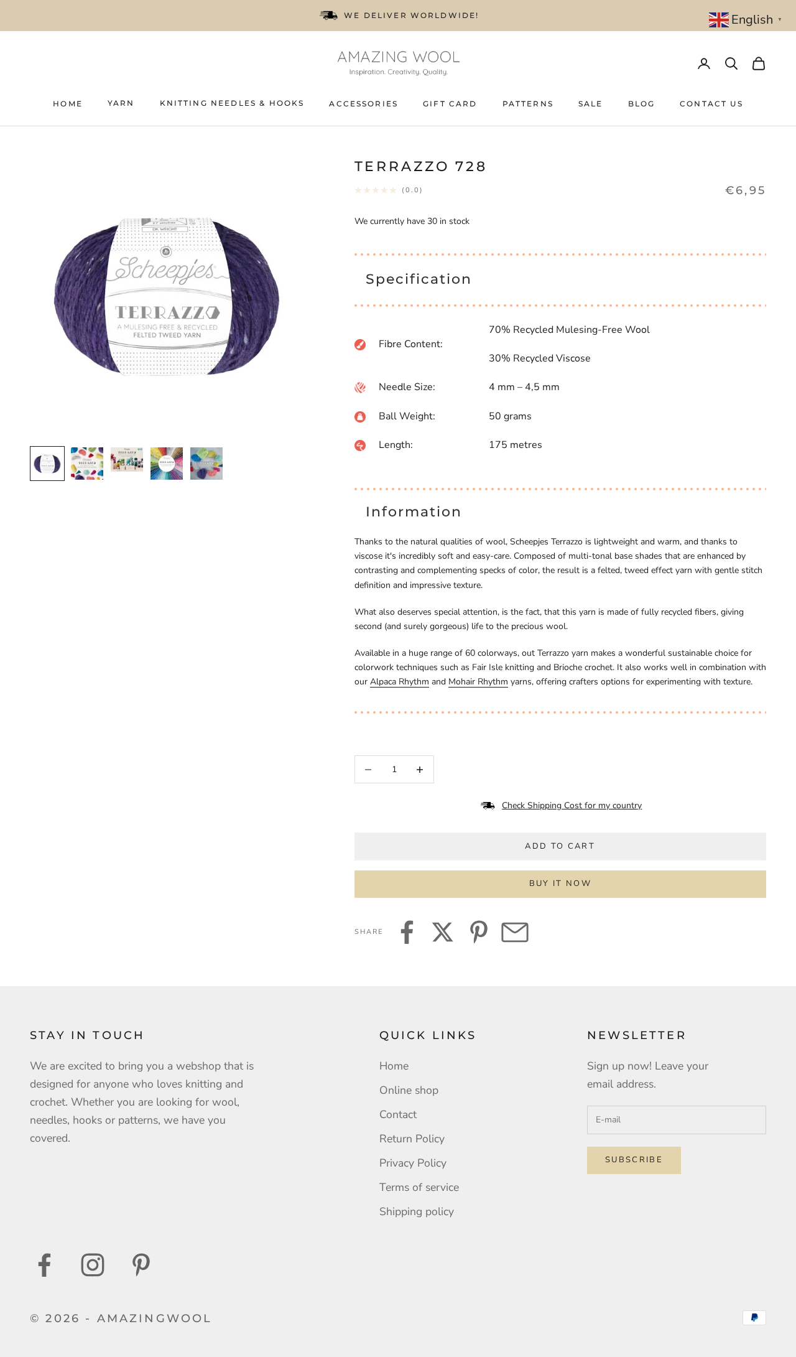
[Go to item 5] (206, 463)
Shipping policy (416, 1211)
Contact (398, 1114)
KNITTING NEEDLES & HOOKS (232, 103)
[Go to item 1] (47, 463)
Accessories (363, 103)
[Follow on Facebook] (44, 1265)
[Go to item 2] (87, 463)
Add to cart (560, 846)
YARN (121, 103)
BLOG (641, 103)
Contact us (711, 103)
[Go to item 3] (126, 459)
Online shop (408, 1090)
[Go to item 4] (166, 463)
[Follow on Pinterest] (141, 1265)
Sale (590, 103)
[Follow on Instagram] (92, 1265)
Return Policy (412, 1138)
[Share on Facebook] (406, 932)
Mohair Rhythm (478, 682)
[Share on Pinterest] (479, 932)
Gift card (450, 103)
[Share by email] (515, 932)
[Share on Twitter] (442, 932)
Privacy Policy (413, 1162)
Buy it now (560, 883)
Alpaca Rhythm (399, 682)
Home (68, 103)
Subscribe (634, 1159)
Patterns (527, 103)
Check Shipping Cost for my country (572, 805)
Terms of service (419, 1187)
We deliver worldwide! (411, 15)
